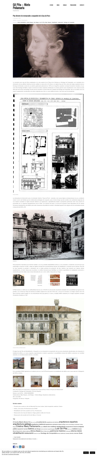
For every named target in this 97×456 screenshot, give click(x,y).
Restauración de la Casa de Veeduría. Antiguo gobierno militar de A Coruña (32, 412)
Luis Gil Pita (42, 22)
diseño (41, 426)
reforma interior (76, 431)
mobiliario (75, 429)
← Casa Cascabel (16, 437)
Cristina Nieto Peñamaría (28, 426)
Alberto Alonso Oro (25, 422)
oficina (48, 431)
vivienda (67, 433)
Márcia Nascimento (17, 431)
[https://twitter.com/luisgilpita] (17, 447)
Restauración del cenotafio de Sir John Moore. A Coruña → (25, 439)
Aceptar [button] (92, 452)
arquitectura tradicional (38, 424)
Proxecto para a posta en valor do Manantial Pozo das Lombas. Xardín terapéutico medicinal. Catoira (38, 406)
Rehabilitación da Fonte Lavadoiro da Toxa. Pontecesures (28, 410)
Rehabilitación (24, 20)
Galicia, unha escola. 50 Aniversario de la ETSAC (26, 408)
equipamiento (61, 426)
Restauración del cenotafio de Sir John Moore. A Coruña (27, 415)
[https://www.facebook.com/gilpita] (14, 447)
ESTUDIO (51, 5)
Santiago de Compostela (69, 22)
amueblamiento (41, 422)
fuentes (26, 429)
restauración (60, 22)
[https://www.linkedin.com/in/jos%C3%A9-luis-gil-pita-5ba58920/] (20, 447)
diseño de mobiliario (49, 426)
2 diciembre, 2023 (17, 18)
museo (80, 429)
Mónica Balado (36, 431)
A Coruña (16, 422)
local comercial (44, 429)
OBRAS (58, 5)
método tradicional (26, 431)
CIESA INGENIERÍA (21, 22)
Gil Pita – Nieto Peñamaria (21, 6)
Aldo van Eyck (33, 422)
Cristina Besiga (29, 22)
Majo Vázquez (48, 22)
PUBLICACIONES (73, 5)
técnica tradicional (61, 433)
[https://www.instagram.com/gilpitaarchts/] (23, 447)
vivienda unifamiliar (74, 433)
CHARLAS (65, 5)
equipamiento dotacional (72, 426)
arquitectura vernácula (51, 424)
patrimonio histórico (57, 430)
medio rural (70, 429)
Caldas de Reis (61, 424)
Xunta (80, 433)
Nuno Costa (44, 431)
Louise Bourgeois (51, 429)
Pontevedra (68, 431)
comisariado (76, 424)
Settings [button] (86, 452)
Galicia (31, 428)
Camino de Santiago (69, 424)
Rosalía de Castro (37, 433)
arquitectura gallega (22, 423)
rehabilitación (54, 22)
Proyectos (19, 20)
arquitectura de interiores (53, 422)
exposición (20, 429)
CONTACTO (82, 5)
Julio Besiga (36, 22)
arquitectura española (68, 421)
